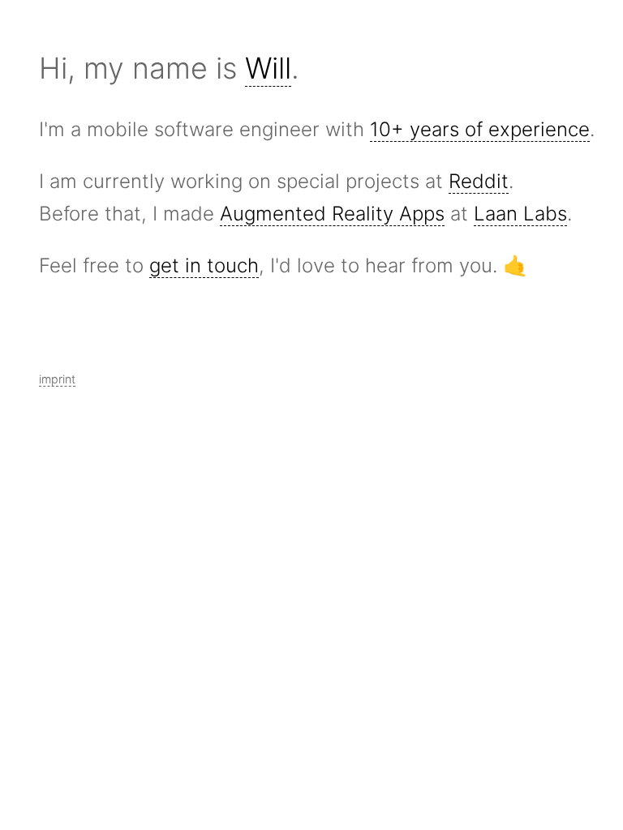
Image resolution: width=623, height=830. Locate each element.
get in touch (204, 265)
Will (268, 68)
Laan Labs (520, 213)
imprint (57, 379)
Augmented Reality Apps (332, 213)
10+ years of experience (480, 129)
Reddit (479, 181)
